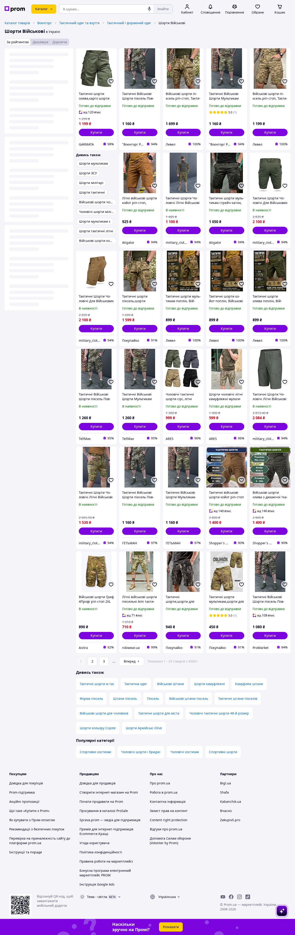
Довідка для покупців (26, 783)
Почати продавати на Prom (101, 801)
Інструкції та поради (25, 852)
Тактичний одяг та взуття (79, 23)
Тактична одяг (135, 684)
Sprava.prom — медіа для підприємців (110, 820)
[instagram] (239, 897)
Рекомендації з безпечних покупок (36, 829)
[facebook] (231, 897)
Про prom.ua (160, 783)
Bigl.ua (225, 783)
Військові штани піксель (188, 698)
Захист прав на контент (169, 811)
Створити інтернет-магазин (102, 792)
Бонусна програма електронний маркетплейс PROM (105, 872)
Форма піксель (91, 698)
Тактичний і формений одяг (129, 23)
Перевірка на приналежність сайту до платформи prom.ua (39, 840)
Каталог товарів (17, 23)
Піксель (153, 698)
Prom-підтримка (22, 792)
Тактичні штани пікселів (237, 698)
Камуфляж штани (249, 684)
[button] (96, 132)
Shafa (224, 792)
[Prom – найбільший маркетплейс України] (15, 9)
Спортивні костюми (95, 752)
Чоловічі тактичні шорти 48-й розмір (219, 713)
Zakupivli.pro (230, 820)
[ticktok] (248, 897)
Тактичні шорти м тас (97, 684)
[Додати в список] (111, 81)
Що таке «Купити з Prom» (29, 811)
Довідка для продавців (97, 783)
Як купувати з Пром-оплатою (32, 820)
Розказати (171, 927)
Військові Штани (170, 684)
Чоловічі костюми (185, 752)
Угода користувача (94, 843)
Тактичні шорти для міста (158, 713)
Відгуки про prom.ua (166, 829)
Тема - (97, 897)
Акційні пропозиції (24, 801)
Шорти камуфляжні (209, 684)
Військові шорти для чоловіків (104, 713)
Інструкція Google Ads (97, 884)
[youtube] (223, 897)
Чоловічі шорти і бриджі (140, 752)
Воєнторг (44, 23)
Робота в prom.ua (163, 792)
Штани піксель (125, 698)
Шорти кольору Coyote (98, 728)
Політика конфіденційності (101, 852)
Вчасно (226, 811)
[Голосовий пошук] (149, 9)
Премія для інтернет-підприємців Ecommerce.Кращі (106, 831)
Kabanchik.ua (230, 801)
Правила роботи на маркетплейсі (106, 861)
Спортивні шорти (223, 752)
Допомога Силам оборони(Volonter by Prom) (170, 840)
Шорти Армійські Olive (144, 728)
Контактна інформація (168, 801)
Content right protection (168, 820)
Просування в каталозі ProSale (104, 811)
